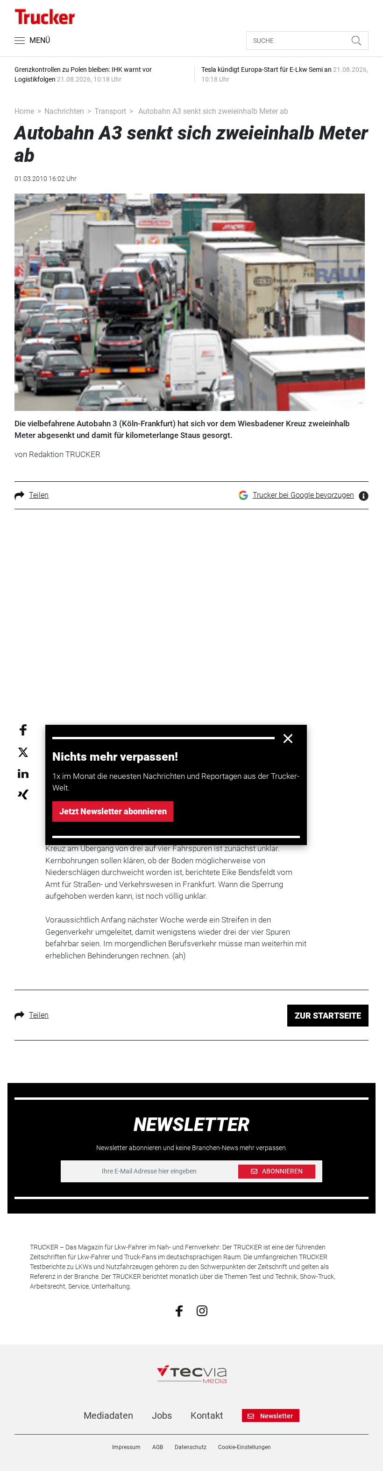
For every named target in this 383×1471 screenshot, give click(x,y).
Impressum (126, 1447)
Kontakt (207, 1415)
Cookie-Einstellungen (244, 1447)
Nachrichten (64, 111)
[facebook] (179, 1310)
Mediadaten (108, 1415)
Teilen (39, 495)
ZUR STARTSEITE (328, 1015)
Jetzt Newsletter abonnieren (113, 811)
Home (24, 111)
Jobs (162, 1415)
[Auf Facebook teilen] (23, 729)
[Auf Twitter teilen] (23, 751)
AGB (157, 1447)
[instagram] (202, 1310)
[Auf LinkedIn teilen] (23, 773)
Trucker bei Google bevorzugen (303, 495)
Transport (110, 111)
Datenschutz (190, 1447)
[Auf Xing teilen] (23, 794)
